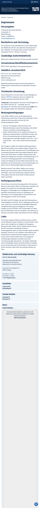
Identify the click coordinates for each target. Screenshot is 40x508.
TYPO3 (8, 97)
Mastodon (5, 299)
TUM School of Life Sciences (8, 9)
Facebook (5, 297)
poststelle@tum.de (9, 38)
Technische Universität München (9, 11)
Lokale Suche (7, 286)
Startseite (3, 17)
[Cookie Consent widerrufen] (36, 504)
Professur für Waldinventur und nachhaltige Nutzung (15, 8)
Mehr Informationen (20, 317)
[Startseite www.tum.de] (35, 9)
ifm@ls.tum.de (11, 277)
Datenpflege (6, 288)
